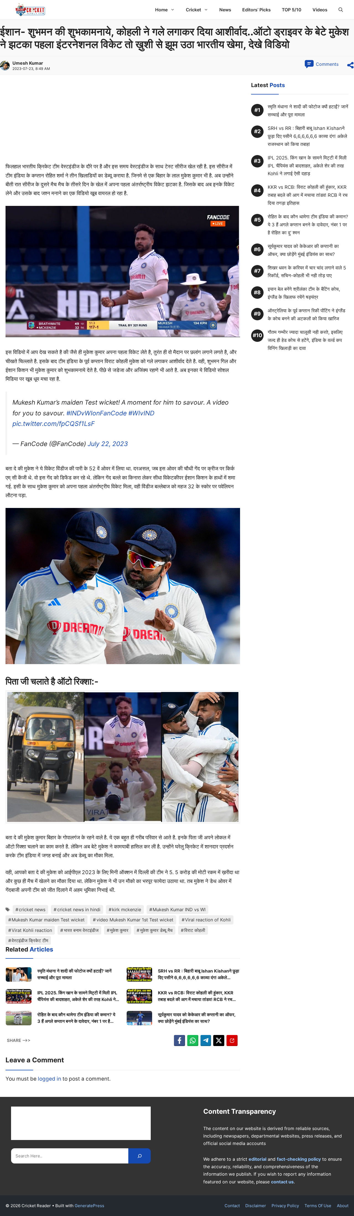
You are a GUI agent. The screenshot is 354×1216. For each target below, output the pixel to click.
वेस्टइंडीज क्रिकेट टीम (30, 940)
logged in (49, 1079)
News (225, 9)
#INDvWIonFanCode (96, 413)
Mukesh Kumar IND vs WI (179, 909)
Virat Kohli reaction (32, 930)
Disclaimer (255, 1205)
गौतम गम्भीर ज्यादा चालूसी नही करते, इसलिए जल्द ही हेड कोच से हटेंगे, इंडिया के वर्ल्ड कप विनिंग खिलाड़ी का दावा (305, 340)
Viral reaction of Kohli (208, 920)
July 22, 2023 (108, 444)
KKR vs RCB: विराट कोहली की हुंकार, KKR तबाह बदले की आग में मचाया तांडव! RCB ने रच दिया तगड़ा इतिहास (195, 996)
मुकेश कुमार (119, 930)
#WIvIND (141, 413)
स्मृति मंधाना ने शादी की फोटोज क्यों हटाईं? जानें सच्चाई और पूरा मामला (74, 974)
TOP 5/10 (291, 9)
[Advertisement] (123, 121)
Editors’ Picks (256, 9)
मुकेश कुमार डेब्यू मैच (156, 930)
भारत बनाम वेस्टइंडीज (81, 930)
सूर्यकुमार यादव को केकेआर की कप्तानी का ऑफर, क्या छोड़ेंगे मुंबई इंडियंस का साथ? (196, 1018)
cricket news (32, 909)
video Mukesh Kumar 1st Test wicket (135, 920)
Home (161, 9)
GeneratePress (89, 1205)
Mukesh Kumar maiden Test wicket (48, 920)
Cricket (193, 9)
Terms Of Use (317, 1205)
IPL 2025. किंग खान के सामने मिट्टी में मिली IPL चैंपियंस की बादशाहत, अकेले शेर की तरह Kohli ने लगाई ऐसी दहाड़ (77, 996)
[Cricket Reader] (30, 9)
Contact (232, 1205)
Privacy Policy (285, 1205)
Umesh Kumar (27, 63)
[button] (340, 9)
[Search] (139, 1155)
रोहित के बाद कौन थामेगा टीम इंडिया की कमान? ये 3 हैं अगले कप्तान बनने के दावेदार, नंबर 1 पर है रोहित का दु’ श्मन (76, 1018)
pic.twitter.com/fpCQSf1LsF (53, 424)
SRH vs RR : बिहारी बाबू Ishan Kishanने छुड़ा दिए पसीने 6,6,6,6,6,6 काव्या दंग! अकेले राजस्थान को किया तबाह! (198, 974)
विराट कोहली (194, 930)
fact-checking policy (299, 1159)
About (342, 1205)
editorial (257, 1159)
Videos (320, 9)
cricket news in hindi (78, 909)
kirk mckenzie (126, 909)
